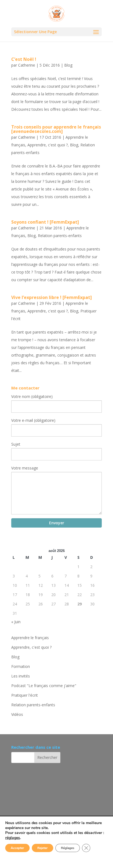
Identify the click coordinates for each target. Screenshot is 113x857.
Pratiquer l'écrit (24, 695)
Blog (68, 65)
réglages (12, 837)
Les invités (20, 676)
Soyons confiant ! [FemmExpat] (45, 222)
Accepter (17, 848)
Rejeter (42, 848)
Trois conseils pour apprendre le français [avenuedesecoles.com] (56, 129)
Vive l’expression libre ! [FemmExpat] (51, 297)
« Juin (16, 621)
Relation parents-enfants (60, 235)
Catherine (26, 65)
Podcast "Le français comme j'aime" (43, 685)
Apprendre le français (30, 637)
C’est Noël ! (23, 59)
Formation (20, 666)
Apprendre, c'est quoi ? (47, 144)
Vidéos (17, 714)
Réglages (67, 848)
